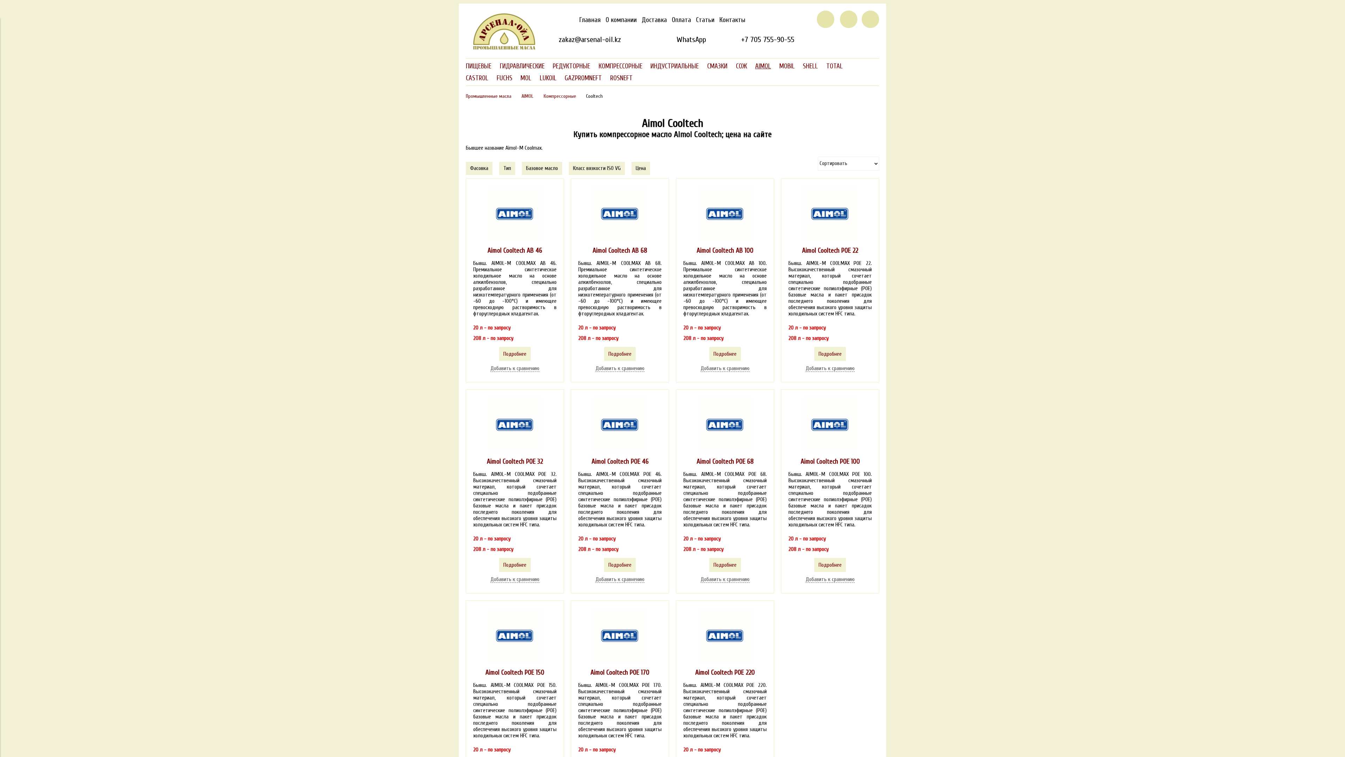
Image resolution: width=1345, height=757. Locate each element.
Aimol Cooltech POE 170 (620, 672)
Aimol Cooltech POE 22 (830, 250)
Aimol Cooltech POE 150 (514, 672)
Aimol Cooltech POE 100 (830, 461)
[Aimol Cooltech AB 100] (725, 214)
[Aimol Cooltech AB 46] (515, 214)
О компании (621, 20)
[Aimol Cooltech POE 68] (725, 425)
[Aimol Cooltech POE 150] (515, 636)
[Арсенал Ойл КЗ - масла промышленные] (501, 48)
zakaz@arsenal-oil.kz (590, 39)
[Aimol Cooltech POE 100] (830, 425)
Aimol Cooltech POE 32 (515, 461)
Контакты (732, 20)
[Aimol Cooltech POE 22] (830, 214)
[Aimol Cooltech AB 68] (620, 214)
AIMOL (527, 96)
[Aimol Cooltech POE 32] (515, 425)
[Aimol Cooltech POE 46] (620, 425)
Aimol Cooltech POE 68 (725, 461)
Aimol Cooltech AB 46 (515, 250)
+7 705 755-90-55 (767, 39)
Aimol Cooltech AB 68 (620, 250)
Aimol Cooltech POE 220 (725, 672)
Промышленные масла (488, 96)
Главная (590, 20)
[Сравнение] (848, 19)
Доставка (654, 20)
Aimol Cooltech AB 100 (725, 250)
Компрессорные (560, 96)
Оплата (681, 20)
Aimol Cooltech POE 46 (620, 461)
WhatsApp (691, 39)
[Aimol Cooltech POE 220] (725, 636)
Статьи (705, 20)
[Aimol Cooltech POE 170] (620, 636)
